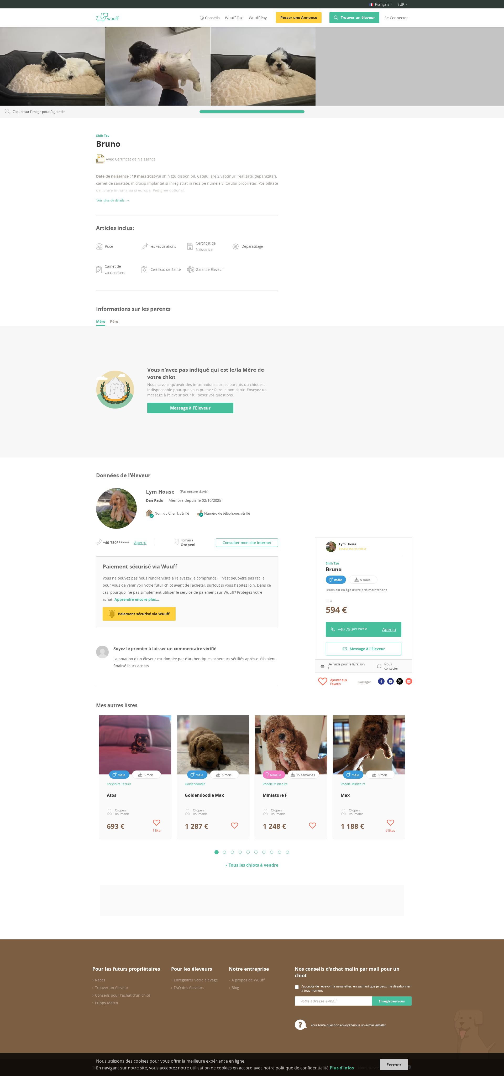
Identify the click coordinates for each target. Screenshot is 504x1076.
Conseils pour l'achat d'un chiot (122, 995)
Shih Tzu (332, 563)
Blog (235, 987)
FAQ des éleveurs (189, 987)
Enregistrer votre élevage (196, 979)
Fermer (393, 1065)
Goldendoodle (195, 784)
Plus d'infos (342, 1068)
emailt (380, 1025)
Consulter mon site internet (247, 542)
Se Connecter (396, 17)
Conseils (212, 17)
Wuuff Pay (258, 17)
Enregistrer (93, 32)
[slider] (252, 111)
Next (411, 777)
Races (100, 979)
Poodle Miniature (275, 784)
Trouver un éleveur (358, 17)
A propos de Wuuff (248, 979)
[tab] (100, 322)
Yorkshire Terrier (119, 784)
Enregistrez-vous (392, 1001)
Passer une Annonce (298, 17)
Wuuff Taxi (234, 17)
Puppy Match (106, 1002)
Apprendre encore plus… (136, 599)
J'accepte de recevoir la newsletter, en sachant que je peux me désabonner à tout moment (356, 988)
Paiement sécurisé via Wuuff (143, 613)
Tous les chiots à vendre (253, 865)
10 (287, 852)
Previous (92, 777)
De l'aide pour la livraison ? (346, 666)
